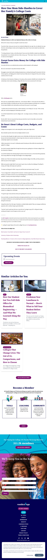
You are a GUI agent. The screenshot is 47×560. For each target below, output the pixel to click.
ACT (5, 294)
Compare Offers (23, 524)
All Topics (23, 515)
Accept (39, 555)
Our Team (23, 528)
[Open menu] (44, 1)
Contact (23, 530)
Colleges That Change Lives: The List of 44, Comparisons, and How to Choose (11, 356)
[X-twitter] (22, 538)
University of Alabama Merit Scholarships (10, 235)
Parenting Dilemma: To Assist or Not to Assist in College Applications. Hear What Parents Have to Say (23, 238)
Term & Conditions (23, 535)
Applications (7, 347)
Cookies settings (30, 555)
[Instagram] (25, 538)
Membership (23, 519)
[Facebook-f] (19, 538)
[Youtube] (28, 538)
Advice (28, 294)
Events (23, 517)
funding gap (7, 98)
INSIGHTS (23, 522)
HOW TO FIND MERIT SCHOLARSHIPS (23, 249)
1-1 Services (23, 526)
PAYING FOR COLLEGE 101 (23, 245)
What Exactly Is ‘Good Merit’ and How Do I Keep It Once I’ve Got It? (15, 232)
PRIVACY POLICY (23, 533)
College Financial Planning (8, 5)
